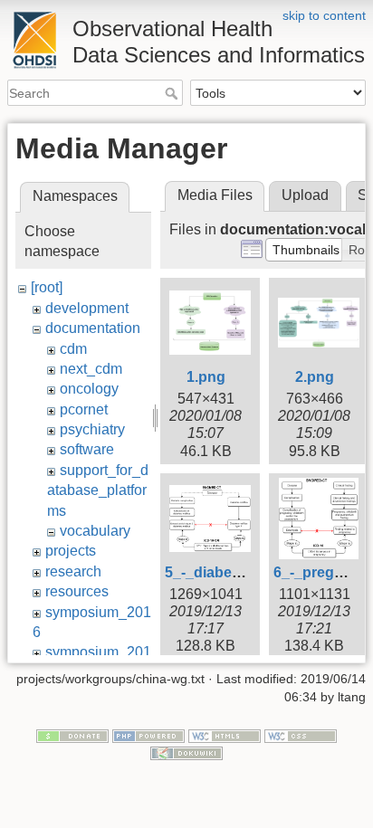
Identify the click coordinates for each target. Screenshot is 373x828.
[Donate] (72, 735)
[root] (46, 287)
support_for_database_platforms (97, 490)
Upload (305, 195)
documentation (92, 328)
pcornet (84, 409)
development (87, 308)
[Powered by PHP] (148, 735)
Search (173, 93)
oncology (89, 388)
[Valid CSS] (300, 735)
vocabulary (95, 530)
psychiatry (92, 429)
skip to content (324, 15)
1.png (205, 377)
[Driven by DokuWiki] (186, 753)
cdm (73, 349)
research (73, 571)
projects (70, 550)
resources (77, 591)
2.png (314, 377)
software (87, 449)
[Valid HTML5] (224, 735)
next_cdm (91, 368)
